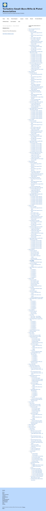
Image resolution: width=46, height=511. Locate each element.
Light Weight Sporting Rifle (36, 468)
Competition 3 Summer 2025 (36, 144)
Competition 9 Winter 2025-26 (36, 118)
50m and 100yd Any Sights (37, 351)
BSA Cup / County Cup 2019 (36, 430)
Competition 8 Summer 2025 (36, 149)
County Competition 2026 (35, 99)
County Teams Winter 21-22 (35, 366)
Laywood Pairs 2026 (34, 100)
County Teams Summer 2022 (35, 335)
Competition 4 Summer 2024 (36, 243)
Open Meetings (5, 496)
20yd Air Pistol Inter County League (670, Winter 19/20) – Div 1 (37, 437)
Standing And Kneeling (35, 462)
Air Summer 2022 (34, 337)
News (8, 18)
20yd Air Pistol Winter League (37, 379)
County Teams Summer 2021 (35, 404)
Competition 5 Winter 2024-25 (36, 200)
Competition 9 (33, 277)
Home (4, 18)
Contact (3, 504)
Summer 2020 (31, 425)
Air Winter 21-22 (34, 376)
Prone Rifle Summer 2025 (34, 134)
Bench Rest (32, 314)
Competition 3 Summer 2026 (36, 55)
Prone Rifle (32, 260)
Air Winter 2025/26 (33, 72)
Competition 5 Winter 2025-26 (36, 114)
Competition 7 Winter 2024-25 (36, 201)
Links (19, 21)
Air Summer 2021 (34, 406)
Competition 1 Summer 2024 (36, 240)
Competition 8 (33, 275)
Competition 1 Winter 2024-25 (36, 196)
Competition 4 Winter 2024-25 (36, 199)
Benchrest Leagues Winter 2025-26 (36, 101)
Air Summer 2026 (33, 31)
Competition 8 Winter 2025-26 (36, 117)
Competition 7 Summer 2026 (36, 59)
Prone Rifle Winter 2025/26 (35, 90)
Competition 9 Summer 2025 (36, 151)
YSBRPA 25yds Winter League (37, 464)
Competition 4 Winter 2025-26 (36, 113)
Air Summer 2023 (33, 279)
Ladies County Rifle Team (35, 448)
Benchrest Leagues (33, 263)
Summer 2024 (31, 205)
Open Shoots (32, 333)
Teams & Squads (14, 18)
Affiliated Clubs (6, 21)
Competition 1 (33, 269)
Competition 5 (33, 273)
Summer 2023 (31, 278)
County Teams (32, 429)
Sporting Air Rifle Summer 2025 (37, 130)
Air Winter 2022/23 (33, 311)
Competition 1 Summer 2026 (36, 54)
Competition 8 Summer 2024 (36, 246)
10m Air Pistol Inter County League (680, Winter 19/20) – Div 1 (37, 433)
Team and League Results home (34, 28)
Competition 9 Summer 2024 (36, 248)
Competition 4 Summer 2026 (36, 56)
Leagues (21, 18)
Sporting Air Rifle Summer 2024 (37, 216)
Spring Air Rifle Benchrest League (37, 297)
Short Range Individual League (8, 33)
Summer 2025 (31, 119)
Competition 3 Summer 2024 (36, 241)
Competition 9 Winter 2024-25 (36, 204)
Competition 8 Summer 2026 (36, 60)
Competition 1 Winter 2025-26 (36, 110)
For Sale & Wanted (38, 18)
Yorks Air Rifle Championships (37, 456)
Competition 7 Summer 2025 (36, 148)
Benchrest (33, 463)
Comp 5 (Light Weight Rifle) (37, 471)
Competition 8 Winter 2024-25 (36, 202)
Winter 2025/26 (31, 71)
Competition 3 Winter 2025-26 (36, 112)
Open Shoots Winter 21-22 (34, 365)
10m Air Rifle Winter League (37, 458)
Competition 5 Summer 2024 (36, 244)
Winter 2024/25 (31, 161)
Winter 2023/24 (16, 25)
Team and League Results (7, 25)
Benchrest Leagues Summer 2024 (36, 226)
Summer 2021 (31, 401)
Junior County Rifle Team (35, 449)
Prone (32, 467)
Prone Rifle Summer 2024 (34, 220)
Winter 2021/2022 (32, 364)
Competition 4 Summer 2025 (36, 146)
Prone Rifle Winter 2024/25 (35, 177)
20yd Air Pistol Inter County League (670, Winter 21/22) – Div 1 (37, 369)
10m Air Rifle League (35, 212)
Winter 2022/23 (31, 309)
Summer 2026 (31, 30)
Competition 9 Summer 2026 (36, 61)
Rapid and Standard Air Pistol (36, 259)
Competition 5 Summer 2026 (36, 57)
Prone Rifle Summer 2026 (34, 45)
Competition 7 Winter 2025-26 (36, 115)
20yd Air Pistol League (35, 253)
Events (27, 18)
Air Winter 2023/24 (33, 250)
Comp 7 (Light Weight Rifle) (37, 472)
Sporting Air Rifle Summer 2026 (37, 41)
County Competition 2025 (35, 186)
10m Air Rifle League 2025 (36, 127)
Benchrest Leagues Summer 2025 (36, 152)
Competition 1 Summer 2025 (36, 143)
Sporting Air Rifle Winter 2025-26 (37, 86)
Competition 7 (33, 274)
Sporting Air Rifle (34, 258)
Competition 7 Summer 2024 (36, 245)
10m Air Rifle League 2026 (36, 37)
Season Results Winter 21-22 (35, 375)
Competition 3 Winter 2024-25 (36, 197)
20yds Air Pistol (34, 313)
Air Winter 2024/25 (33, 162)
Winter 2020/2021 (32, 424)
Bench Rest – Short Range (35, 316)
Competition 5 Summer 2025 (36, 147)
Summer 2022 (31, 332)
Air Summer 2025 (33, 120)
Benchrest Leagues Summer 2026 (36, 62)
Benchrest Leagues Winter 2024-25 (36, 187)
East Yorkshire (13, 21)
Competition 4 (33, 272)
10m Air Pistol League (35, 251)
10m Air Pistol (33, 312)
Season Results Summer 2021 (35, 405)
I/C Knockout (33, 447)
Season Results (32, 451)
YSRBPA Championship (36, 466)
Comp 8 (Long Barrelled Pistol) (37, 473)
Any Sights (33, 289)
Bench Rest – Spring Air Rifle (36, 317)
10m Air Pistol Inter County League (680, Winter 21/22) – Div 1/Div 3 (37, 373)
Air (31, 452)
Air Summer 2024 (33, 206)
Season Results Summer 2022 (35, 336)
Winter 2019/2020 (32, 427)
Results (31, 18)
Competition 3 (33, 270)
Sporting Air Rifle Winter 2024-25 (37, 173)
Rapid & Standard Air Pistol (35, 330)
